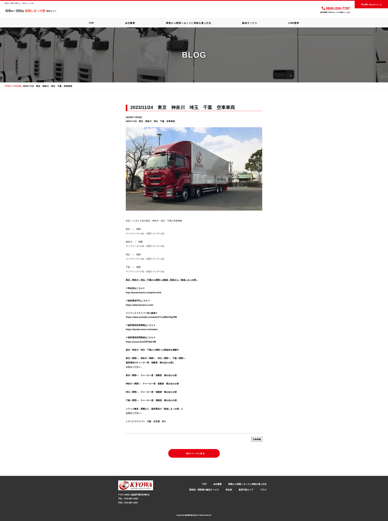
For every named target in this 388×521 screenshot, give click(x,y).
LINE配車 (293, 23)
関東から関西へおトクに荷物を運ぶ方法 (188, 23)
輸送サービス (249, 23)
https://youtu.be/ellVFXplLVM (141, 341)
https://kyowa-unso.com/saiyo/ (142, 329)
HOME (8, 85)
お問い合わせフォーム (373, 4)
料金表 (229, 489)
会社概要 (130, 23)
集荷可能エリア (246, 489)
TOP (91, 23)
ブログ (263, 489)
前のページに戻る (195, 453)
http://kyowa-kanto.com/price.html (143, 292)
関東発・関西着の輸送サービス (204, 489)
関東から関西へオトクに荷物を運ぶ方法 (247, 483)
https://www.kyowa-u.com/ (139, 304)
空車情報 (17, 85)
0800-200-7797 (338, 8)
